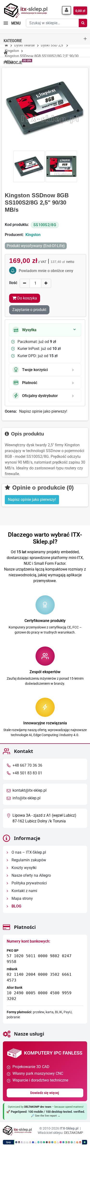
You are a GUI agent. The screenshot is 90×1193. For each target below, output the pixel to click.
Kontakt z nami (24, 891)
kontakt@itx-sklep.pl (29, 790)
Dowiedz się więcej (45, 1093)
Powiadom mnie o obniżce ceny (46, 270)
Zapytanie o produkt (29, 309)
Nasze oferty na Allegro (31, 875)
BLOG (16, 906)
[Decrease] (25, 283)
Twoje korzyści (35, 369)
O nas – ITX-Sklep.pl (28, 852)
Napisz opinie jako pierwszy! (43, 411)
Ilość (13, 282)
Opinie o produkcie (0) (42, 487)
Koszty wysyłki (23, 867)
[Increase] (46, 283)
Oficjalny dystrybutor (40, 395)
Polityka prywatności (29, 883)
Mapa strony (22, 898)
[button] (66, 10)
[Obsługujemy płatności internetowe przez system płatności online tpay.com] (45, 1142)
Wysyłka (29, 330)
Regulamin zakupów (28, 860)
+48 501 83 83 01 (27, 773)
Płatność (29, 382)
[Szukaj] (83, 23)
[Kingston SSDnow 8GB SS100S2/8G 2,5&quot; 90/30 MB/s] (29, 166)
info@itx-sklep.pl (26, 798)
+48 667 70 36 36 (27, 765)
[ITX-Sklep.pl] (25, 11)
